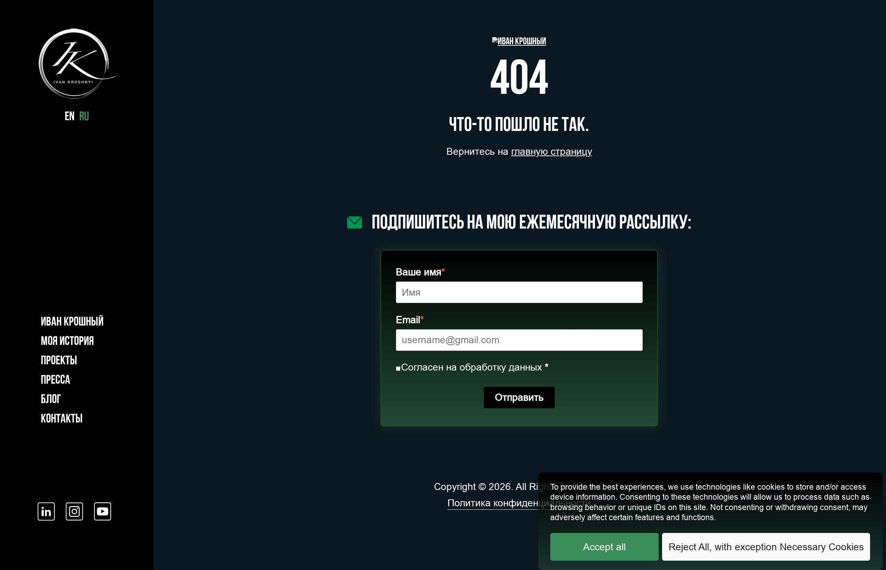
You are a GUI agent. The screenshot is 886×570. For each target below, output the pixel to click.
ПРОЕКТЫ (59, 361)
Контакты (62, 419)
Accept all (604, 546)
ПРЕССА (55, 380)
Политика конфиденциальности (519, 502)
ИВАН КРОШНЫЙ (72, 322)
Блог (51, 400)
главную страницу (551, 151)
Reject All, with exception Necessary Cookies (766, 546)
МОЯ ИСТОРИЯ (67, 342)
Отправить (519, 397)
